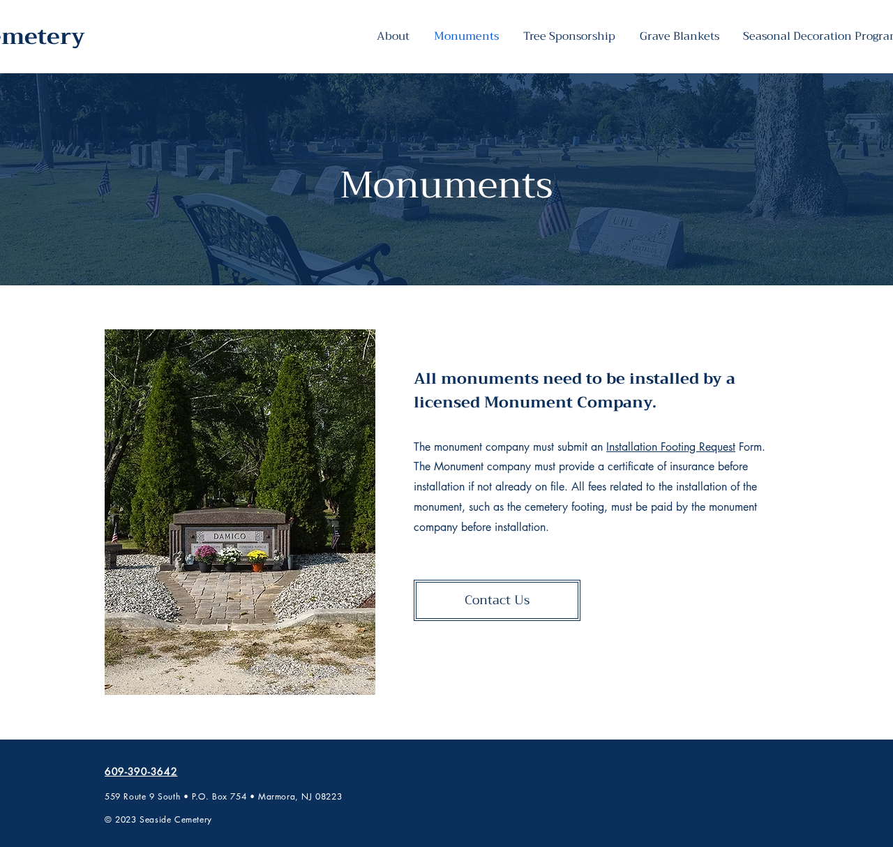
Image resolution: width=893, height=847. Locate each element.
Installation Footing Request (670, 447)
